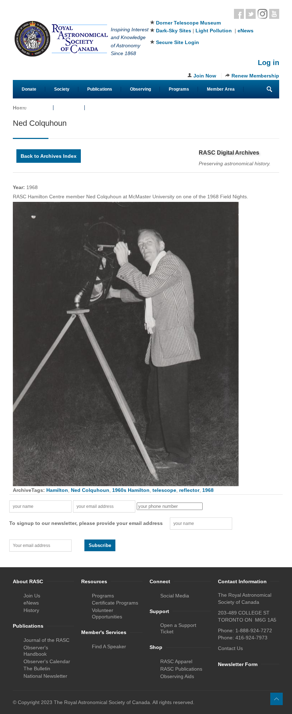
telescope (164, 490)
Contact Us (33, 107)
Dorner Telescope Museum (188, 23)
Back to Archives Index (49, 156)
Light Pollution (213, 30)
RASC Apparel (176, 661)
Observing (140, 89)
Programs (179, 89)
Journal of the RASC (46, 640)
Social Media (174, 595)
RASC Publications (181, 669)
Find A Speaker (109, 646)
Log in (268, 62)
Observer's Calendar (47, 661)
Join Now (204, 76)
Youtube (274, 14)
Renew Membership (255, 76)
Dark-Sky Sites (173, 30)
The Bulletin (37, 668)
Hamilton (57, 490)
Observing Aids (177, 676)
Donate (29, 89)
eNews (246, 30)
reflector (189, 490)
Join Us (32, 595)
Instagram (262, 14)
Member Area (221, 89)
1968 (208, 490)
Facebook (239, 14)
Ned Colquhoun (90, 490)
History (31, 610)
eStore (69, 107)
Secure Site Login (177, 42)
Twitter (251, 14)
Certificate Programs (115, 603)
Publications (99, 89)
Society (61, 89)
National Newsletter (45, 676)
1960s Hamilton (131, 490)
